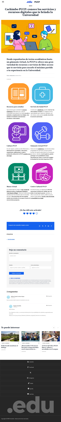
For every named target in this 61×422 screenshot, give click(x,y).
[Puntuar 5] (36, 214)
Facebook (31, 367)
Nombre (11, 265)
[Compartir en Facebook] (45, 226)
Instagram (31, 378)
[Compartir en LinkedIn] (48, 226)
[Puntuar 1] (24, 214)
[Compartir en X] (43, 226)
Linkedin (31, 362)
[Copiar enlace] (51, 226)
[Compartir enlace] (18, 343)
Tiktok (31, 383)
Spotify (31, 388)
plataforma (40, 109)
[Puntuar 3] (30, 214)
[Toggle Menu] (3, 1)
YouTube (31, 394)
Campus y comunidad (5, 343)
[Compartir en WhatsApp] (39, 226)
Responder (50, 296)
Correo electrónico (35, 265)
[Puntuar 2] (27, 214)
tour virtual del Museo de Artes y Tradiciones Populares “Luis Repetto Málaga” (18, 191)
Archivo (30, 5)
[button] (54, 327)
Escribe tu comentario (14, 253)
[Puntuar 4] (33, 214)
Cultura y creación (46, 343)
